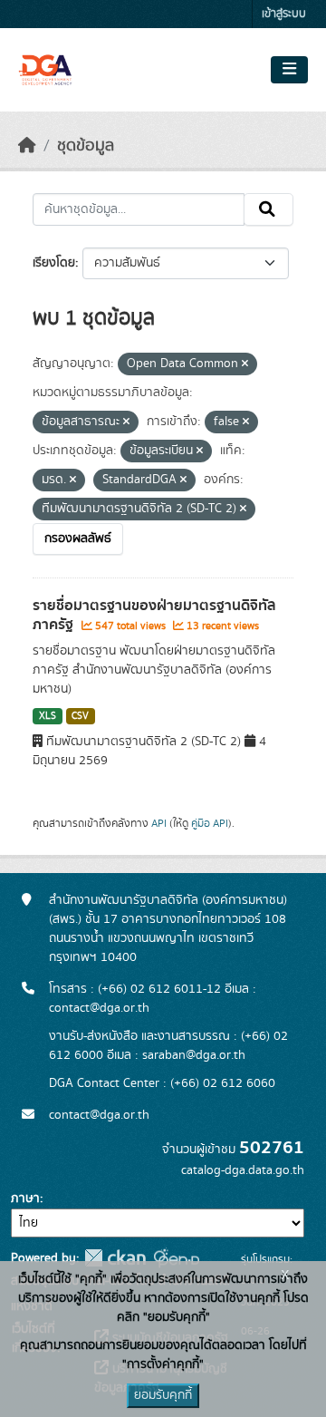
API (159, 823)
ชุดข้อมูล (85, 146)
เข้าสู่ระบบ (284, 14)
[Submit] (268, 209)
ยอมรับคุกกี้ (163, 1395)
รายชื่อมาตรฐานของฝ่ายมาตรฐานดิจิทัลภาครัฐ (154, 615)
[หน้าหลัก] (27, 146)
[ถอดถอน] (245, 364)
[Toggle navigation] (289, 69)
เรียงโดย (54, 263)
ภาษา (25, 1198)
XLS (47, 716)
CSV (80, 716)
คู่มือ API (209, 823)
